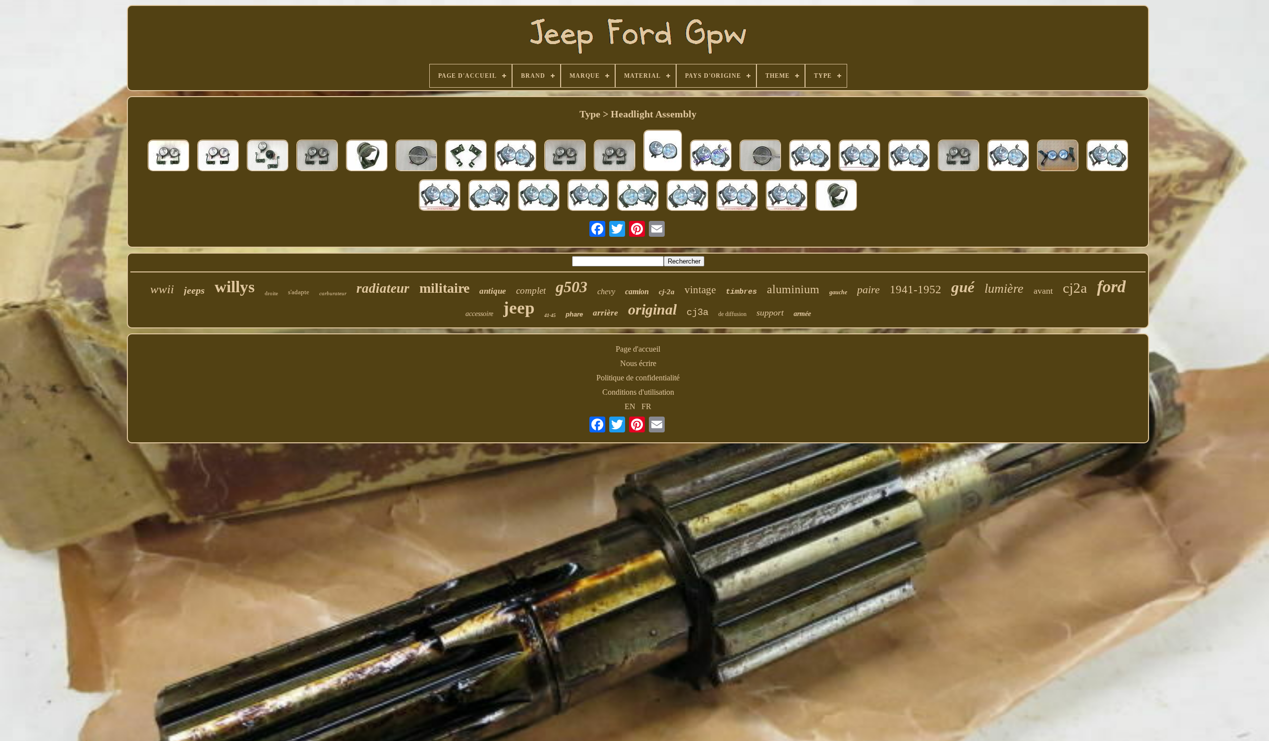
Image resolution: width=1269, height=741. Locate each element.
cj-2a (667, 292)
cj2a (1075, 288)
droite (271, 293)
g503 (571, 287)
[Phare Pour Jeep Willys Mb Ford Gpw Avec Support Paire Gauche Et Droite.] (168, 156)
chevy (606, 291)
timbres (741, 292)
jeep (518, 308)
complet (531, 290)
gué (963, 287)
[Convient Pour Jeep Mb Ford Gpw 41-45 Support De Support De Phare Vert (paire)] (466, 156)
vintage (700, 290)
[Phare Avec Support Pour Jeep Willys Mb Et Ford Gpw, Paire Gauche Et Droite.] (218, 156)
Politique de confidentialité (638, 377)
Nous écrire (638, 363)
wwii (162, 289)
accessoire (479, 314)
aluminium (793, 289)
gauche (838, 292)
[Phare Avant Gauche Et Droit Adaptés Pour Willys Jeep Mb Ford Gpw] (662, 151)
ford (1111, 286)
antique (492, 291)
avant (1043, 291)
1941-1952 (915, 289)
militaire (444, 288)
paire (868, 289)
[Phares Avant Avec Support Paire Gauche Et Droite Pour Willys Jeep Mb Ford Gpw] (565, 156)
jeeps (194, 290)
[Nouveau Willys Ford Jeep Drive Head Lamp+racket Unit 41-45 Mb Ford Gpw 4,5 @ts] (836, 196)
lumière (1004, 288)
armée (802, 314)
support (770, 313)
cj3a (697, 312)
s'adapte (298, 292)
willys (235, 287)
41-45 (550, 315)
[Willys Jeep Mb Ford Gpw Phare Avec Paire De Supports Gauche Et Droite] (1107, 156)
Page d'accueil (638, 349)
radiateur (382, 288)
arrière (605, 313)
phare (574, 314)
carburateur (332, 293)
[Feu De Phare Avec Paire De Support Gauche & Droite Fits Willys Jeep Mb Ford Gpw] (1008, 156)
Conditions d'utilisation (638, 392)
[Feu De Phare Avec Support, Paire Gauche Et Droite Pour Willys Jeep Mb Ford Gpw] (760, 156)
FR (646, 406)
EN (630, 406)
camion (637, 291)
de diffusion (732, 314)
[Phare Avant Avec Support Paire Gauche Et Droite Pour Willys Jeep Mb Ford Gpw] (416, 156)
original (652, 309)
